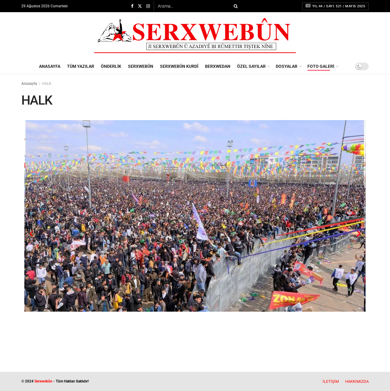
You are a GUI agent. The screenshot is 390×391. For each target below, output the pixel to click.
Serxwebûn (43, 381)
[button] (31, 233)
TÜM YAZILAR (80, 66)
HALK (46, 83)
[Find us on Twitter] (140, 6)
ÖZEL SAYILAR (251, 66)
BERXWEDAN (217, 66)
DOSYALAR (286, 66)
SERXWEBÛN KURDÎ (179, 66)
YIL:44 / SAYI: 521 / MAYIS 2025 (338, 6)
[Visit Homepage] (195, 35)
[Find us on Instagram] (148, 6)
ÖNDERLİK (111, 66)
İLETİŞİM (331, 381)
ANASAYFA (49, 66)
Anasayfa (29, 83)
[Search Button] (235, 6)
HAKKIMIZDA (357, 381)
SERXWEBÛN (140, 66)
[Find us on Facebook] (132, 6)
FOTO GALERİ (320, 66)
